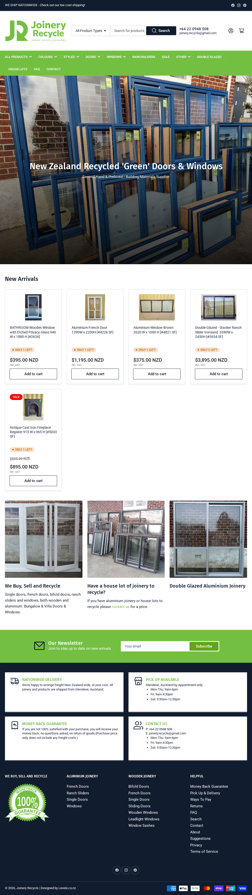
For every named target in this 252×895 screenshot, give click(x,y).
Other (181, 57)
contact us (120, 607)
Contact (54, 69)
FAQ (37, 69)
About (195, 832)
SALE (166, 57)
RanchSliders (143, 57)
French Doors (78, 786)
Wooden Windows (143, 812)
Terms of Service (204, 851)
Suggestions (200, 838)
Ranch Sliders (78, 793)
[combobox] (143, 31)
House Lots (17, 69)
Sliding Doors (139, 806)
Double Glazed (209, 57)
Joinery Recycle (27, 888)
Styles (69, 57)
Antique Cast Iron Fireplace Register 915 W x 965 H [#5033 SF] (33, 432)
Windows (114, 57)
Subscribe (204, 646)
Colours (45, 57)
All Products (16, 57)
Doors (91, 57)
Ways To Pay (200, 799)
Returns (196, 806)
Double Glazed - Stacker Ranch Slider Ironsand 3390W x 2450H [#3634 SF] (218, 332)
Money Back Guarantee (209, 786)
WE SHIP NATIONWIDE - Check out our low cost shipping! (45, 5)
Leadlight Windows (143, 819)
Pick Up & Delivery (205, 793)
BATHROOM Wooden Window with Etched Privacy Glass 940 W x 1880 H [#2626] (33, 332)
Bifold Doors (138, 786)
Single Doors (77, 799)
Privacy (196, 845)
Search (164, 30)
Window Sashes (141, 825)
